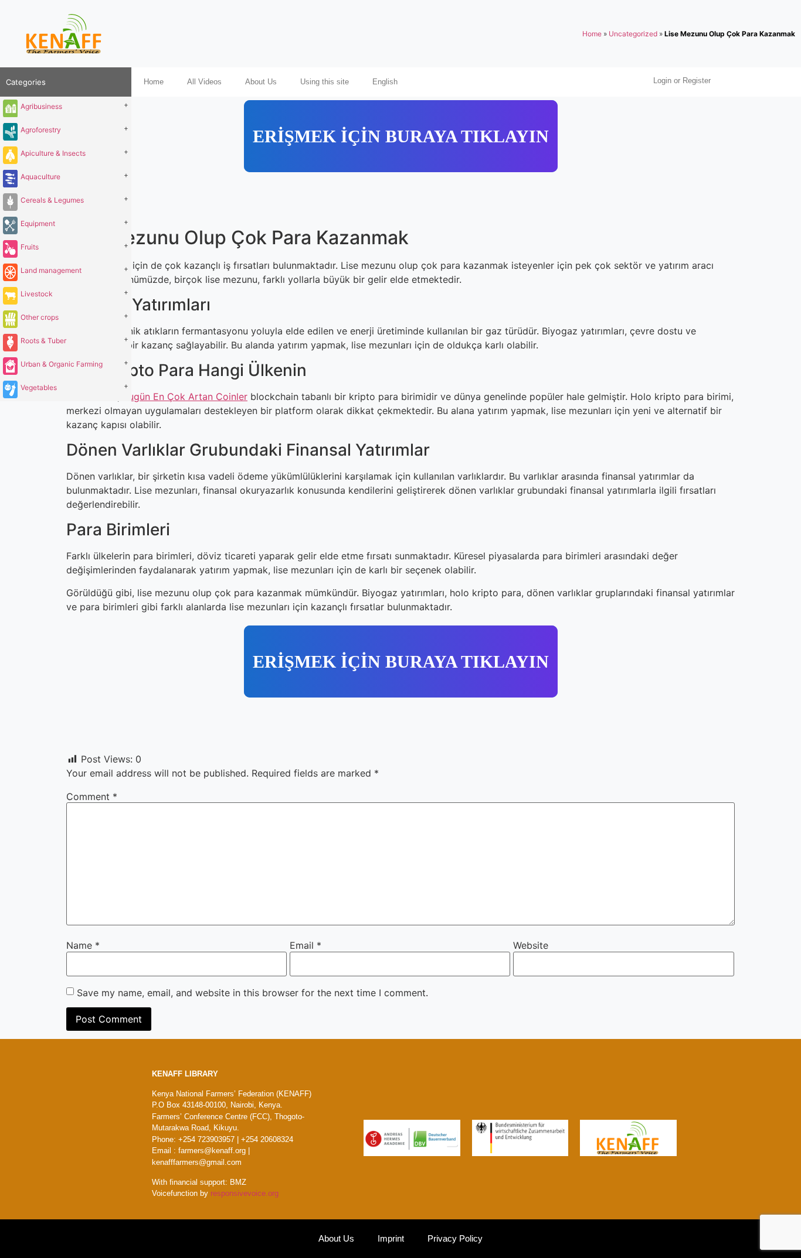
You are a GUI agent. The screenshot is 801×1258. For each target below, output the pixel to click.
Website (530, 945)
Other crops (40, 317)
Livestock (37, 293)
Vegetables (39, 387)
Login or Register (682, 80)
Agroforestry (41, 129)
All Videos (204, 81)
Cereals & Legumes (52, 200)
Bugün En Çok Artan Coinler (185, 396)
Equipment (38, 223)
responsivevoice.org (245, 1193)
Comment (91, 796)
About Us (261, 81)
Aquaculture (40, 176)
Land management (51, 270)
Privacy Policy (455, 1238)
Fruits (30, 246)
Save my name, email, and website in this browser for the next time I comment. (252, 992)
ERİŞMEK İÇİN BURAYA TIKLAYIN (401, 136)
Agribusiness (41, 106)
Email (305, 945)
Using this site (324, 81)
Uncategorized (633, 33)
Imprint (391, 1238)
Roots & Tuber (43, 340)
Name (83, 945)
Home (592, 33)
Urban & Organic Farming (62, 364)
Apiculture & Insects (53, 153)
